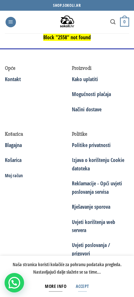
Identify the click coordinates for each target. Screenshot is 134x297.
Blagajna (13, 145)
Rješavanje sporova (91, 206)
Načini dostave (86, 109)
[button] (11, 22)
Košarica (13, 160)
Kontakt (13, 79)
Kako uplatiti (85, 79)
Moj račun (14, 175)
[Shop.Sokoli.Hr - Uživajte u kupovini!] (67, 22)
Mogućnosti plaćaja (91, 94)
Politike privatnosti (91, 145)
